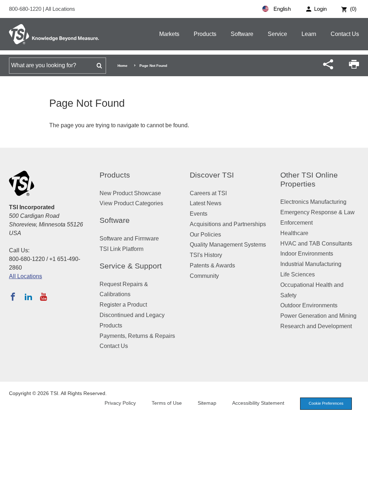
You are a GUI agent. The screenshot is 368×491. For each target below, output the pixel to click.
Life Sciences (297, 274)
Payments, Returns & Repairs (137, 336)
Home (123, 66)
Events (198, 214)
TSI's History (206, 255)
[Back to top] (359, 482)
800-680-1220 (26, 9)
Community (204, 276)
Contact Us (345, 34)
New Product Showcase (130, 193)
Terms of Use (167, 403)
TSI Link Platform (121, 249)
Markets (169, 34)
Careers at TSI (208, 193)
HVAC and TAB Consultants (316, 243)
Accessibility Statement (258, 403)
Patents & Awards (212, 265)
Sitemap (207, 403)
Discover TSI (212, 175)
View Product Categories (131, 203)
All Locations (60, 9)
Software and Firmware (129, 238)
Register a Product (123, 305)
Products (205, 34)
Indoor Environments (306, 254)
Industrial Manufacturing (310, 264)
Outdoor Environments (308, 305)
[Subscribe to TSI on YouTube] (43, 296)
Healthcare (294, 233)
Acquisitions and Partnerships (228, 224)
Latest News (205, 203)
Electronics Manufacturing (313, 202)
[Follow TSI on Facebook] (13, 296)
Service (277, 34)
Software (242, 34)
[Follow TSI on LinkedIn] (28, 296)
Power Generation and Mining (318, 316)
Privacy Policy (120, 403)
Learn (309, 34)
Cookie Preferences (326, 403)
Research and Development (316, 326)
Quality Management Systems (228, 245)
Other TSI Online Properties (309, 179)
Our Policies (205, 234)
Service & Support (131, 266)
